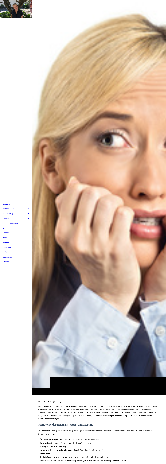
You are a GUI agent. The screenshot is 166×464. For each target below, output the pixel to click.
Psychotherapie (8, 214)
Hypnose (6, 218)
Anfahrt (6, 242)
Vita (4, 228)
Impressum (7, 247)
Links (5, 252)
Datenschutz (7, 257)
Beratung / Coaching (11, 223)
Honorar (6, 233)
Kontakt (6, 238)
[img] (99, 197)
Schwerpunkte (8, 209)
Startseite (6, 204)
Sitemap (6, 262)
